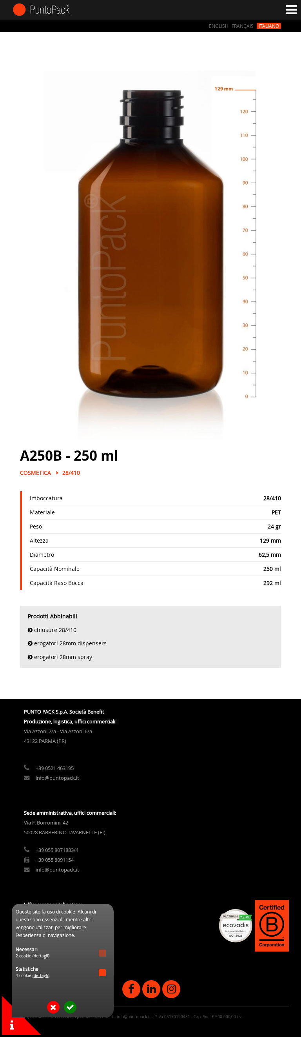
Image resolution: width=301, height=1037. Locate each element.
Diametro (42, 554)
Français (243, 26)
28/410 (71, 472)
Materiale (42, 512)
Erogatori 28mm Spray (63, 657)
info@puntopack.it (57, 778)
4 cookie (32, 975)
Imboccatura (46, 498)
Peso (36, 526)
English (218, 26)
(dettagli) (41, 956)
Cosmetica (35, 472)
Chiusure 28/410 (55, 630)
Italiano (269, 26)
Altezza (39, 540)
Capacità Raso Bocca (56, 583)
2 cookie (32, 956)
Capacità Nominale (55, 568)
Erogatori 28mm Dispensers (70, 643)
